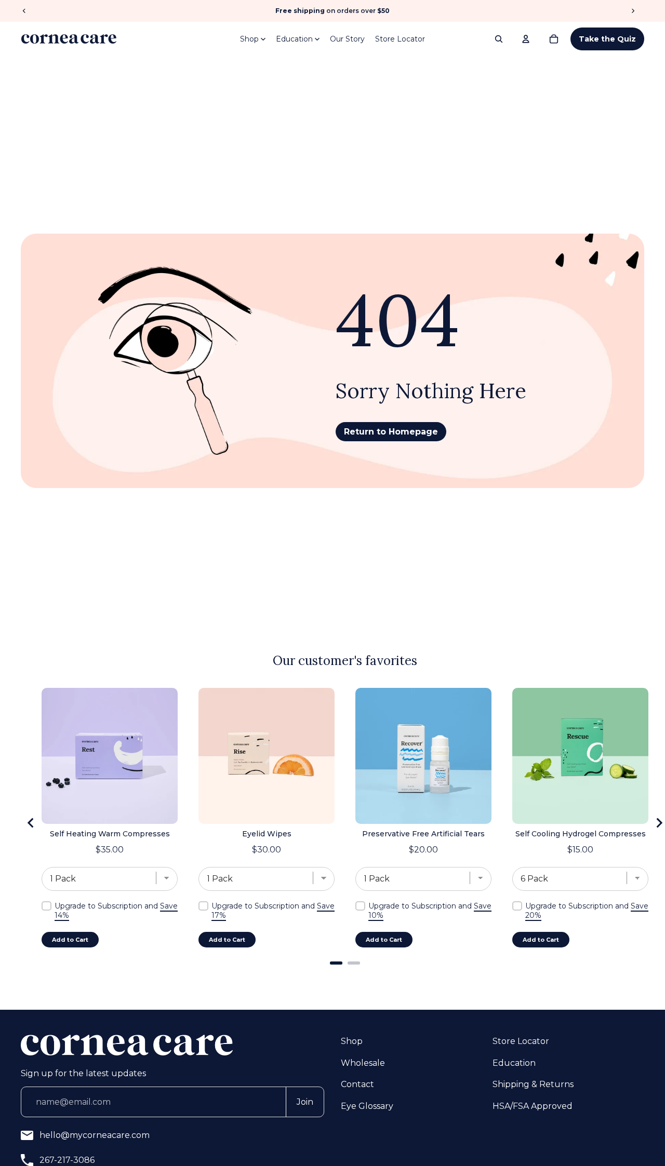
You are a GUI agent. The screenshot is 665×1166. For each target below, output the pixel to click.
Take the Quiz (607, 39)
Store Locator (400, 39)
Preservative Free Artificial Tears (423, 833)
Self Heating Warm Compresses (110, 833)
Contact (357, 1084)
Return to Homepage (391, 432)
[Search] (498, 39)
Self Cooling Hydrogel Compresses (580, 833)
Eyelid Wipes (266, 833)
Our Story (347, 39)
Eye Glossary (367, 1106)
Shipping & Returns (533, 1084)
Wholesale (363, 1063)
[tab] (336, 963)
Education (294, 39)
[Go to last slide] (31, 822)
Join (305, 1102)
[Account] (525, 39)
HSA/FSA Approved (533, 1106)
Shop (249, 39)
